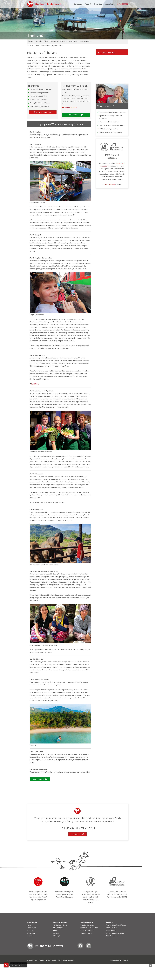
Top (150, 965)
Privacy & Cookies (86, 933)
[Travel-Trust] (117, 881)
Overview (31, 41)
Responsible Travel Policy (89, 928)
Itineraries (39, 41)
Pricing (46, 41)
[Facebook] (80, 946)
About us (30, 930)
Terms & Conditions (87, 930)
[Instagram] (88, 946)
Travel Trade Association (115, 933)
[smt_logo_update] (44, 4)
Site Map (125, 960)
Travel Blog (31, 933)
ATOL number (110, 184)
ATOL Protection (112, 936)
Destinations (31, 928)
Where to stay (73, 41)
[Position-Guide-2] (91, 881)
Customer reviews (85, 41)
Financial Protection (87, 925)
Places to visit (54, 41)
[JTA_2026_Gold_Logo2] (64, 881)
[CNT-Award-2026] (38, 881)
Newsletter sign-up (115, 960)
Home (29, 925)
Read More (35, 384)
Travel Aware (110, 930)
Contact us (31, 936)
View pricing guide (70, 107)
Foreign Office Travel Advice (116, 925)
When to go (63, 41)
